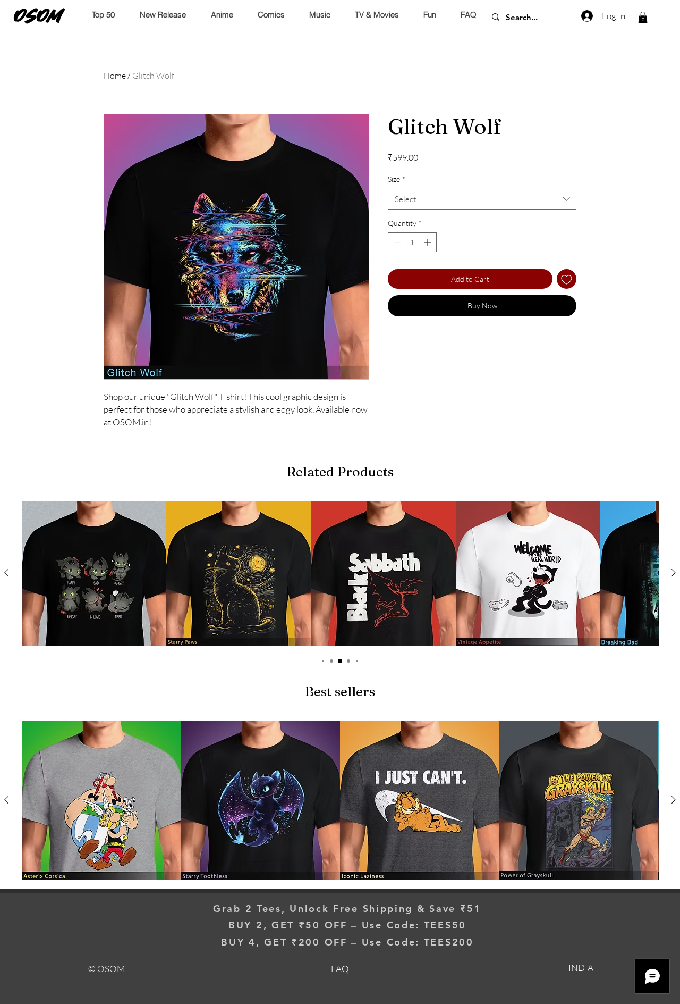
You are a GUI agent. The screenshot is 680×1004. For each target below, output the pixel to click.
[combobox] (482, 199)
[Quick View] (94, 573)
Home (115, 75)
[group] (340, 573)
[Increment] (428, 242)
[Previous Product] (6, 572)
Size (396, 178)
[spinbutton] (412, 242)
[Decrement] (396, 242)
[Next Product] (673, 572)
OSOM (38, 15)
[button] (643, 17)
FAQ (340, 968)
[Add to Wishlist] (566, 279)
